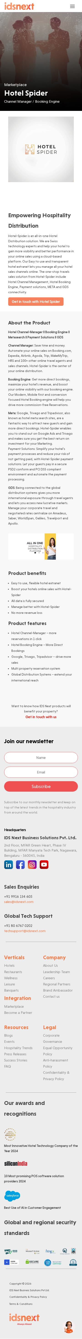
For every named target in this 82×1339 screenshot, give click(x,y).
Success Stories (15, 1060)
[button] (68, 1327)
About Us (50, 965)
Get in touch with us (41, 717)
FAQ (7, 1066)
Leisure (9, 984)
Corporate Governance (52, 1038)
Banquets (11, 990)
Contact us (51, 996)
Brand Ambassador (58, 990)
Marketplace (14, 1006)
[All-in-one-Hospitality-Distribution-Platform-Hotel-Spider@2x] (41, 558)
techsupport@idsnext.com (25, 931)
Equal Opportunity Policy (57, 1051)
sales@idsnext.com (18, 902)
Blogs (8, 1035)
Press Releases (15, 1054)
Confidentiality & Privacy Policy (56, 1075)
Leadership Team (56, 972)
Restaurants (13, 972)
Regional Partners (56, 984)
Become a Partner (18, 1012)
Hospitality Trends (18, 1048)
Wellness (11, 978)
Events (9, 1041)
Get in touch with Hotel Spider (36, 301)
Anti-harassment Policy (55, 1063)
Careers (49, 978)
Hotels (9, 965)
